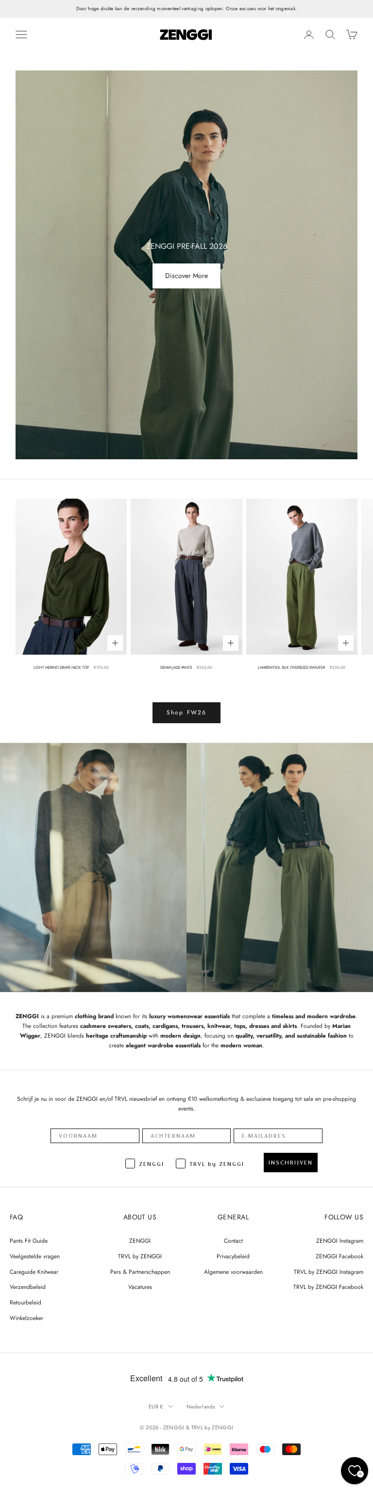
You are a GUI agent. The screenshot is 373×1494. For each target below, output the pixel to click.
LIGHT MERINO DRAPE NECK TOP (61, 667)
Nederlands (200, 1406)
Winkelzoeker (26, 1318)
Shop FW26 (186, 712)
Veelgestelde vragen (35, 1256)
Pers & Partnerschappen (140, 1272)
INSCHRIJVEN (291, 1162)
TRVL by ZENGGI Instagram (328, 1272)
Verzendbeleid (28, 1287)
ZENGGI (140, 1240)
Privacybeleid (233, 1256)
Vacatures (140, 1287)
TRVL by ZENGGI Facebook (328, 1287)
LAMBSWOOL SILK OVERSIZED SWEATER (291, 667)
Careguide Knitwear (34, 1272)
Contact (233, 1240)
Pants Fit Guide (29, 1240)
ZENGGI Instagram (339, 1240)
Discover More (186, 276)
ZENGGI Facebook (339, 1256)
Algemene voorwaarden (233, 1272)
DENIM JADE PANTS (176, 667)
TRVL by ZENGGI (140, 1256)
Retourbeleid (25, 1302)
